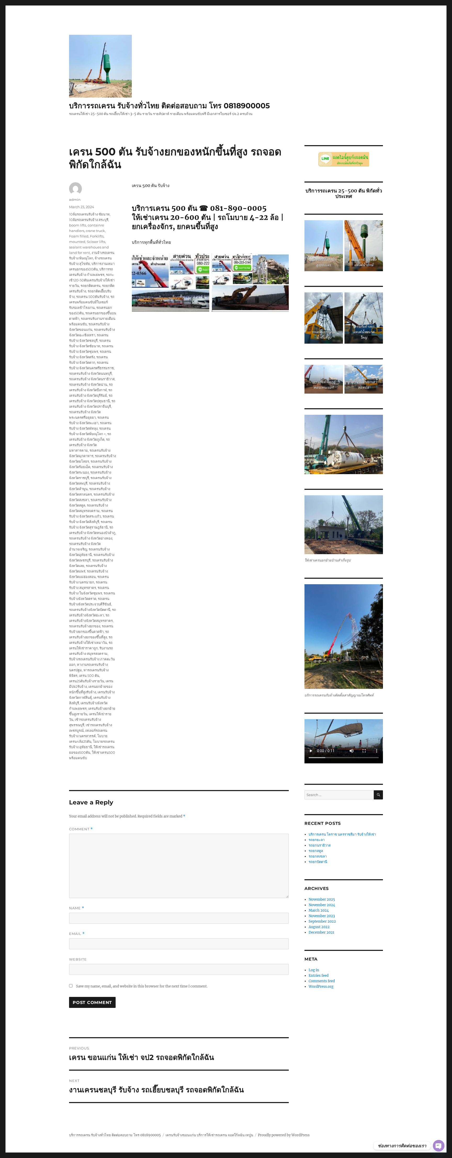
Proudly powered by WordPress (284, 1135)
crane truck (95, 231)
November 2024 (322, 905)
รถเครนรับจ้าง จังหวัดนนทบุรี (90, 373)
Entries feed (319, 975)
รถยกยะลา (317, 840)
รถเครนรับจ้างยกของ (84, 626)
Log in (314, 970)
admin (75, 199)
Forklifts (97, 236)
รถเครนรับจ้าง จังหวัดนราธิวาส (92, 379)
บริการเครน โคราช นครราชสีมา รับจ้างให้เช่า (342, 834)
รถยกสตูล (316, 851)
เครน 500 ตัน (89, 675)
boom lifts (77, 225)
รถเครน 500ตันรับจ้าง (92, 296)
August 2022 (319, 927)
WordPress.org (321, 986)
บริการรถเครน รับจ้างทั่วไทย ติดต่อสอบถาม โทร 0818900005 (169, 105)
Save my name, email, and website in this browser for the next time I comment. (141, 986)
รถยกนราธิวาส (320, 845)
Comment (81, 829)
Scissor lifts (96, 242)
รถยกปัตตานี (318, 862)
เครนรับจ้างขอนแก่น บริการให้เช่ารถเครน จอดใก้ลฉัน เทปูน (209, 1135)
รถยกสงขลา (318, 856)
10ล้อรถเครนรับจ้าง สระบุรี (88, 220)
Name (76, 908)
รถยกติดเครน (90, 285)
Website (78, 959)
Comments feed (322, 981)
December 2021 (321, 932)
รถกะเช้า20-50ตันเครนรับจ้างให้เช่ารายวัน (92, 280)
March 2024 (319, 910)
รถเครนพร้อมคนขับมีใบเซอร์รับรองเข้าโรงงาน (91, 302)
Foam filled (78, 236)
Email (77, 934)
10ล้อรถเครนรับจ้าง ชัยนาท (89, 214)
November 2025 (322, 899)
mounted (77, 242)
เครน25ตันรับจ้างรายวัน (86, 681)
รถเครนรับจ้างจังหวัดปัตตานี (89, 610)
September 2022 (322, 921)
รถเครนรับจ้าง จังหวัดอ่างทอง (90, 538)
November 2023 (322, 916)
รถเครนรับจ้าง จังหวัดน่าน (88, 384)
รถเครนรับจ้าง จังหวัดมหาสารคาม (89, 444)
